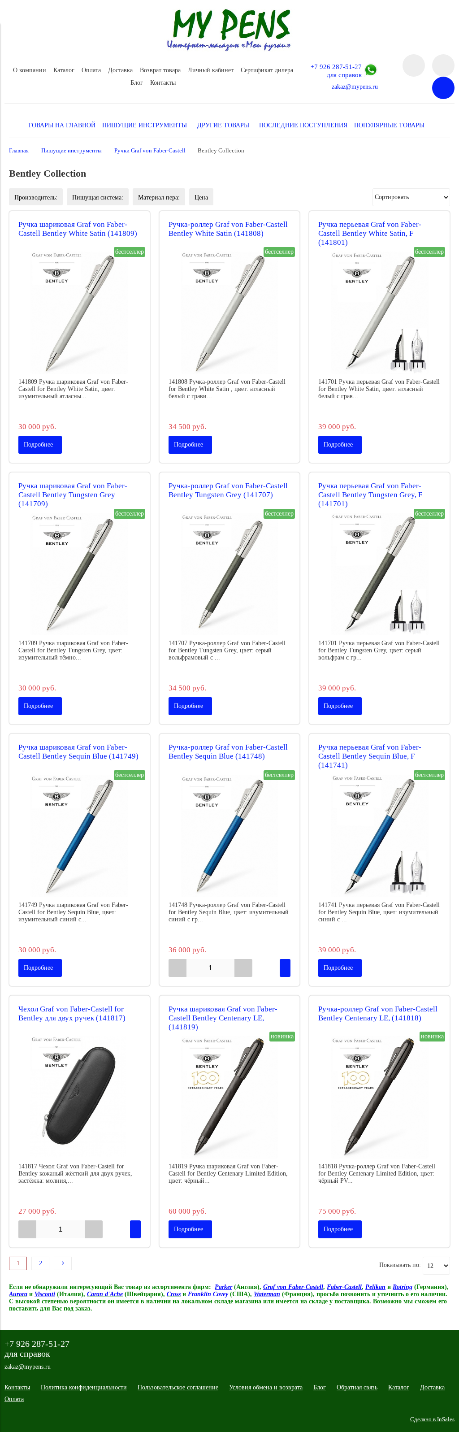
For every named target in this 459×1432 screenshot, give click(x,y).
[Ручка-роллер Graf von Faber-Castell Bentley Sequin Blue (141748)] (230, 836)
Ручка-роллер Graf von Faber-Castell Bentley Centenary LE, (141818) (377, 1013)
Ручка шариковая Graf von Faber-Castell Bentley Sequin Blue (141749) (78, 751)
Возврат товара (160, 70)
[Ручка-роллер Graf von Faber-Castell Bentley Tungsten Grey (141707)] (230, 574)
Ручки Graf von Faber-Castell (150, 151)
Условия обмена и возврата (266, 1387)
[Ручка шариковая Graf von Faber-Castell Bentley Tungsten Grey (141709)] (79, 574)
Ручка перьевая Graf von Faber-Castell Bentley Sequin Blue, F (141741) (369, 756)
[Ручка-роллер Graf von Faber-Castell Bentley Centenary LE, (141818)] (379, 1097)
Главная (19, 151)
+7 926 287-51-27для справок (336, 70)
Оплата (91, 70)
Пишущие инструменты (71, 151)
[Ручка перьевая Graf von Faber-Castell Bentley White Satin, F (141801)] (379, 313)
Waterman (267, 1294)
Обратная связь (357, 1387)
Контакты (163, 82)
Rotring (402, 1287)
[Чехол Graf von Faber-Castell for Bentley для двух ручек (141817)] (79, 1097)
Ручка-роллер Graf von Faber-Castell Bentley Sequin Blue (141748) (228, 751)
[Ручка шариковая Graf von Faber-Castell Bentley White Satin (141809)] (79, 313)
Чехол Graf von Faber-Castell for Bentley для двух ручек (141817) (72, 1013)
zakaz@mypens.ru (355, 86)
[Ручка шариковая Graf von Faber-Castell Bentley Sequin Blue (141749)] (79, 836)
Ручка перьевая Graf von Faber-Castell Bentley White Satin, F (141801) (369, 233)
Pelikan (375, 1287)
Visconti (45, 1294)
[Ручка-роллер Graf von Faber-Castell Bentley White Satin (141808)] (230, 313)
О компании (29, 70)
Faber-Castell (344, 1287)
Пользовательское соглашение (178, 1387)
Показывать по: (400, 1265)
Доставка (120, 70)
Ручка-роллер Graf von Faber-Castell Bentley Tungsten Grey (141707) (228, 490)
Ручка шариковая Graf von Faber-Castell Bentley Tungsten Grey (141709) (72, 495)
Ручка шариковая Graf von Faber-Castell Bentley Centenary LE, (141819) (223, 1018)
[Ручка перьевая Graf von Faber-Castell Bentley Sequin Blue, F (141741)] (379, 836)
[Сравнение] (443, 65)
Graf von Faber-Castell (293, 1287)
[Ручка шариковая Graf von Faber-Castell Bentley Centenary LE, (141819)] (230, 1097)
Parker (223, 1287)
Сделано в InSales (432, 1419)
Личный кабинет (211, 70)
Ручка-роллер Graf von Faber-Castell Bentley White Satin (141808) (228, 229)
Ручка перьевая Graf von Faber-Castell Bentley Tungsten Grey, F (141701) (370, 495)
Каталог (63, 70)
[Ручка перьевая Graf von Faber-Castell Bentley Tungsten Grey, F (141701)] (379, 574)
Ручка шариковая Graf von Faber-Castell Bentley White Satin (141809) (77, 229)
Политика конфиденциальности (84, 1387)
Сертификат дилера (267, 70)
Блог (136, 82)
